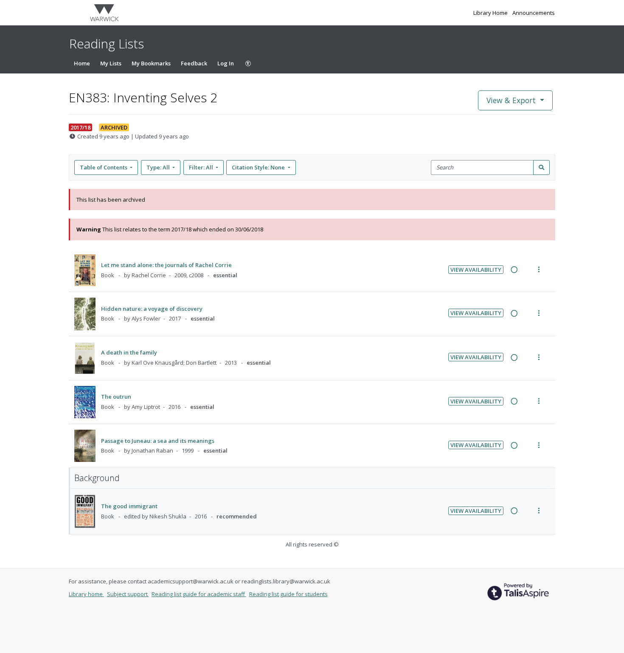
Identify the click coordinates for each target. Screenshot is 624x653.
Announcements (533, 13)
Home (82, 63)
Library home (86, 594)
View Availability (475, 269)
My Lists (110, 63)
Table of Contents (103, 167)
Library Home (491, 13)
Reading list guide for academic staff (199, 594)
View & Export (511, 100)
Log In (225, 63)
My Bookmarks (151, 63)
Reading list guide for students (288, 594)
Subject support (128, 594)
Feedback (194, 63)
